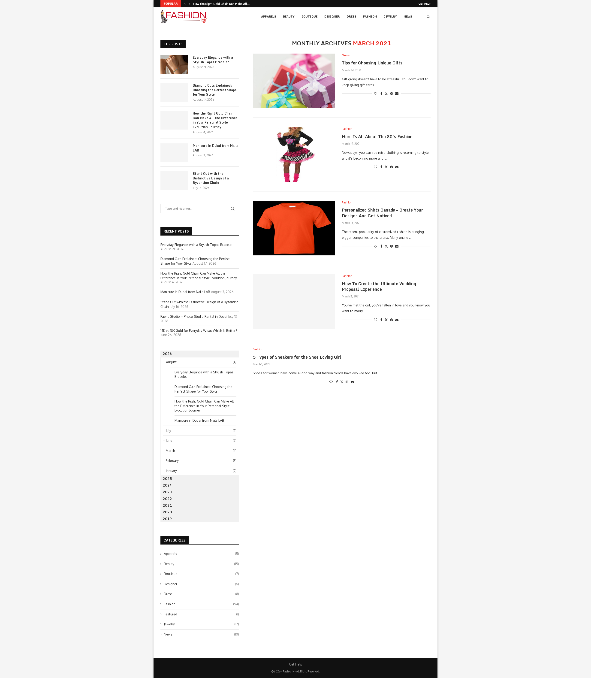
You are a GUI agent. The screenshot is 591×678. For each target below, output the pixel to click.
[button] (185, 3)
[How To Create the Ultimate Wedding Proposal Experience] (294, 301)
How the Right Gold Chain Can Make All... (221, 4)
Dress (351, 16)
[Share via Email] (396, 93)
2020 (167, 512)
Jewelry (390, 16)
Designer (332, 16)
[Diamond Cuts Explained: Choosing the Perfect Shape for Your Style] (174, 92)
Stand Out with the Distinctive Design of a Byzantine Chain (211, 178)
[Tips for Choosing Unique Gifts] (294, 81)
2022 (167, 498)
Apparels (268, 16)
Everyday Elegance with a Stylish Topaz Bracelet (213, 59)
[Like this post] (375, 93)
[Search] (428, 16)
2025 (167, 478)
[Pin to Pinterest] (391, 93)
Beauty (289, 16)
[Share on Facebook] (381, 93)
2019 (167, 518)
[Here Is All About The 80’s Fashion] (294, 154)
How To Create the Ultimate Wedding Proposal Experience (379, 286)
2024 (167, 485)
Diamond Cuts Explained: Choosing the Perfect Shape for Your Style (215, 90)
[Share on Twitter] (386, 93)
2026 (167, 353)
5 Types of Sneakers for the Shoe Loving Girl (297, 357)
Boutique (309, 16)
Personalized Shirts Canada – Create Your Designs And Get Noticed (382, 212)
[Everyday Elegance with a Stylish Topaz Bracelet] (174, 64)
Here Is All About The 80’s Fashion (377, 136)
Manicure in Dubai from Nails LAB (215, 147)
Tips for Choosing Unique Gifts (372, 62)
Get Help (425, 4)
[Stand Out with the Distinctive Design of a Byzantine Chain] (174, 180)
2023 (167, 492)
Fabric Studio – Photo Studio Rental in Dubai (193, 316)
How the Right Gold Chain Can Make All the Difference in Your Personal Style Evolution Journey (215, 120)
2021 (167, 505)
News (408, 16)
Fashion (370, 16)
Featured (201, 614)
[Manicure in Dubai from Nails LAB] (174, 152)
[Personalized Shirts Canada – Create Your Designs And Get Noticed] (294, 228)
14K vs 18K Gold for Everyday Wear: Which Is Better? (198, 331)
